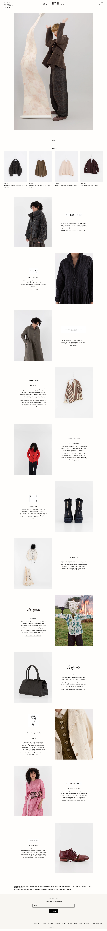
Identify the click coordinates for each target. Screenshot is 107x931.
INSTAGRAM (50, 923)
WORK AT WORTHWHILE (98, 923)
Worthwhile (55, 927)
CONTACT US (43, 923)
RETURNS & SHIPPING (72, 923)
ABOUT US (36, 923)
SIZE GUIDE (64, 923)
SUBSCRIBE (53, 911)
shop (53, 140)
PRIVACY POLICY (87, 923)
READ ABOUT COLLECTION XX (33, 635)
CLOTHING (7, 4)
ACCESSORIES (8, 5)
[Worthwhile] (53, 3)
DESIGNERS (8, 2)
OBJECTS (7, 7)
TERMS (80, 923)
